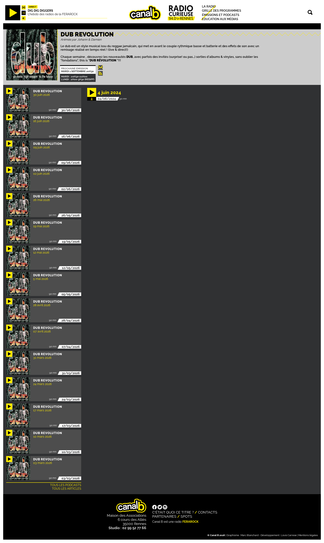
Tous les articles (66, 488)
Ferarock (190, 521)
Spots (186, 516)
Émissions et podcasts (220, 15)
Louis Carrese (289, 535)
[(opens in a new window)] (154, 507)
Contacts (207, 512)
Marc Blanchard (250, 535)
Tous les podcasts (65, 485)
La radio (209, 6)
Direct (32, 7)
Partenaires (164, 516)
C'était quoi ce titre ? (173, 512)
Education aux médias (220, 19)
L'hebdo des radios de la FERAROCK (53, 14)
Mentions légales (308, 535)
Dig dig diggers (40, 10)
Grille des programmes (221, 11)
